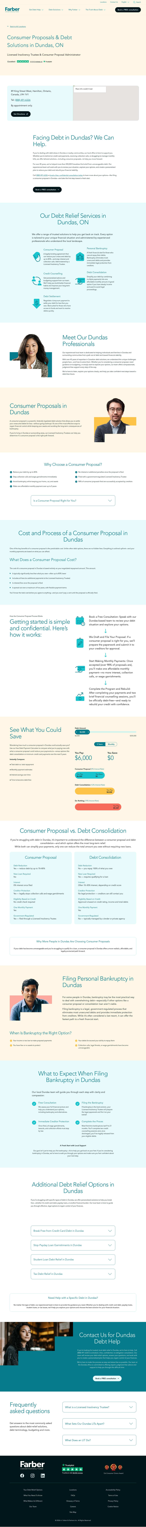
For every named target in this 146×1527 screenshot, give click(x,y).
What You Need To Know (33, 1495)
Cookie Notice (113, 1507)
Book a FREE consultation (128, 10)
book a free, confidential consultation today (66, 175)
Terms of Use (113, 1495)
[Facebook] (22, 1476)
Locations (103, 2)
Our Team (33, 1507)
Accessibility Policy (113, 1490)
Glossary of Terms (73, 1501)
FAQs (73, 1495)
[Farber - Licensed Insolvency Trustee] (12, 9)
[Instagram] (33, 1476)
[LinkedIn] (43, 1476)
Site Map (73, 1512)
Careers (73, 1507)
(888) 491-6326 (22, 100)
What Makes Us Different (33, 1501)
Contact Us (114, 2)
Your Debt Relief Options (33, 1490)
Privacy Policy (113, 1501)
